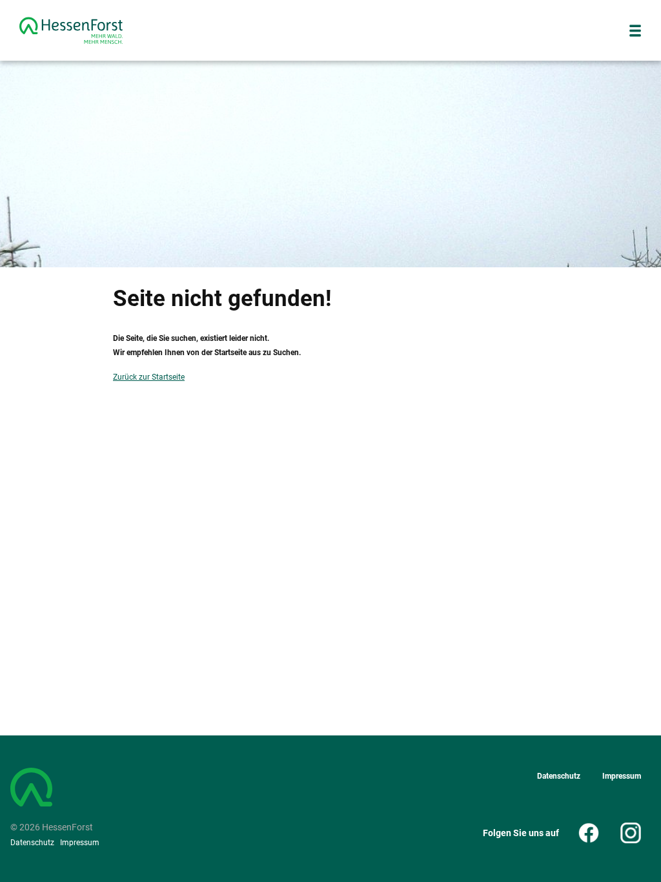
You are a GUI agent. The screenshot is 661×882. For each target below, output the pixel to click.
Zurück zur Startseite (149, 377)
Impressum (79, 842)
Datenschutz (32, 842)
